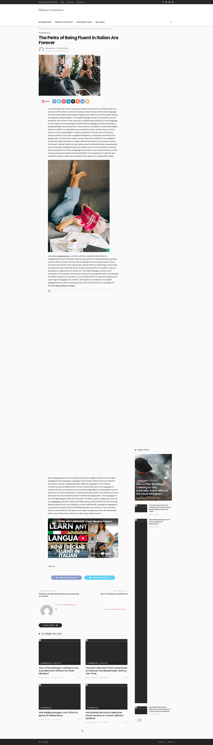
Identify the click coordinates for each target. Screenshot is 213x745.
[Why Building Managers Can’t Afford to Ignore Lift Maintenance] (60, 697)
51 (126, 722)
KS (53, 566)
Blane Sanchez (50, 48)
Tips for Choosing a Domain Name (113, 594)
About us (70, 2)
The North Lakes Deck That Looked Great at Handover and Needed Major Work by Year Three (106, 670)
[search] (171, 22)
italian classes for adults (65, 285)
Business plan (45, 22)
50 (80, 719)
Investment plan (84, 22)
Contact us (80, 2)
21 (126, 677)
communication (63, 256)
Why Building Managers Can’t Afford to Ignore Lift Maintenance (58, 714)
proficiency (56, 501)
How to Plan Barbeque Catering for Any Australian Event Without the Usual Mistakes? (59, 670)
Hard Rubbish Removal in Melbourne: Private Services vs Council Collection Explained (104, 715)
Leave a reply (49, 625)
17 (80, 677)
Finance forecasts (64, 22)
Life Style (57, 663)
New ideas (100, 22)
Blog (62, 2)
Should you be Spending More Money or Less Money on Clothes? (59, 595)
